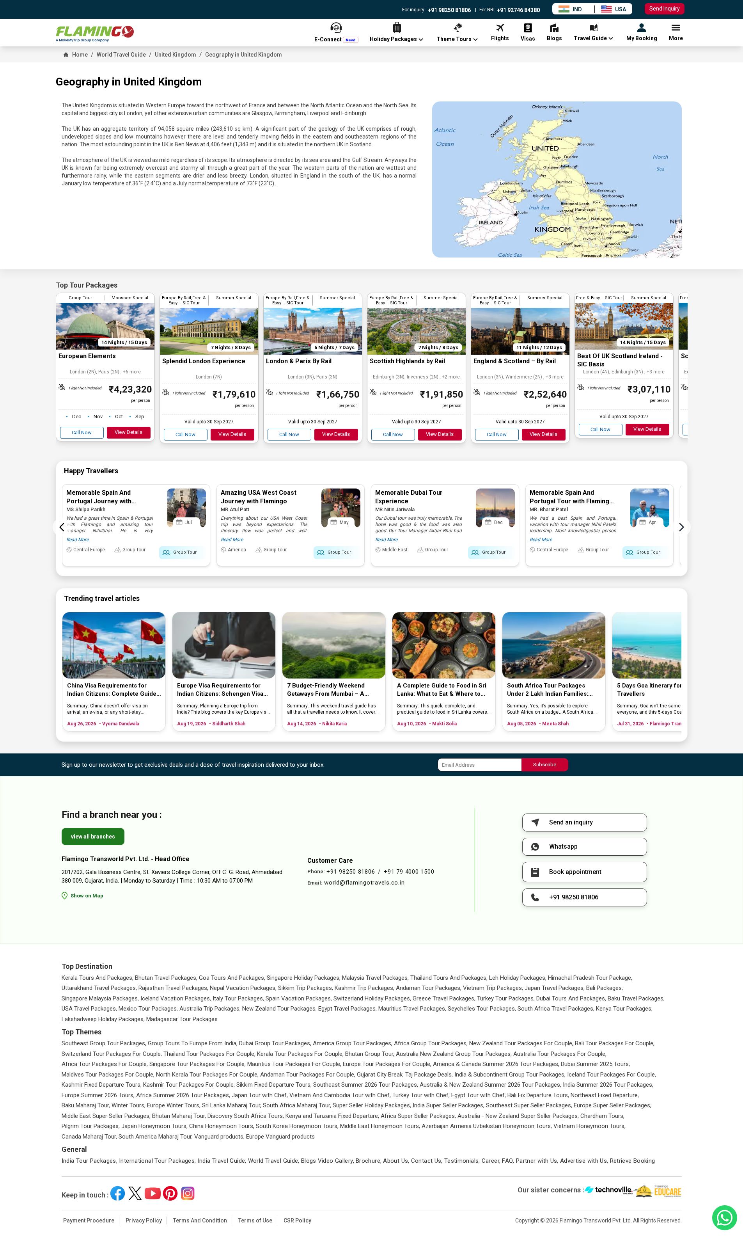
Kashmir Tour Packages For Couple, (189, 1084)
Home (80, 55)
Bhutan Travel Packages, (166, 977)
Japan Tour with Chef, (260, 1095)
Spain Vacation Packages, (299, 998)
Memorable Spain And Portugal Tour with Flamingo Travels (571, 501)
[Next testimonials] (681, 527)
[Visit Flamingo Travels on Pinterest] (170, 1193)
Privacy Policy (144, 1220)
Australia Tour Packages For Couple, (559, 1053)
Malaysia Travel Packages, (375, 977)
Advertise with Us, (584, 1160)
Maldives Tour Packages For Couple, (108, 1074)
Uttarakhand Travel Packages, (99, 987)
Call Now (82, 432)
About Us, (396, 1160)
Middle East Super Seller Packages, (106, 1115)
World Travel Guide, (274, 1160)
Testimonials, (462, 1160)
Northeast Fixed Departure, (605, 1095)
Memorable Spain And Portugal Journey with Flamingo (98, 501)
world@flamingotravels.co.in (364, 882)
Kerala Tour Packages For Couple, (300, 1053)
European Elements (87, 356)
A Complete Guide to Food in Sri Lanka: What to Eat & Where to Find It (441, 690)
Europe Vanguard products (280, 1136)
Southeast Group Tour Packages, (104, 1043)
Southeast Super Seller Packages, (529, 1105)
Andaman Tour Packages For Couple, (307, 1074)
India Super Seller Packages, (448, 1105)
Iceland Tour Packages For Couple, (611, 1074)
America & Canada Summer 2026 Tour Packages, (496, 1064)
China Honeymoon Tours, (221, 1126)
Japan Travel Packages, (555, 987)
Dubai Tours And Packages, (571, 998)
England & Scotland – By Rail (514, 361)
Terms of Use (255, 1220)
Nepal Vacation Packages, (243, 987)
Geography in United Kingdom (243, 55)
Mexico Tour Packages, (148, 1008)
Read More (77, 539)
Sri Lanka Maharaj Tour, (231, 1105)
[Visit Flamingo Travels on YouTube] (152, 1193)
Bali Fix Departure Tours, (538, 1095)
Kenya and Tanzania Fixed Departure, (332, 1115)
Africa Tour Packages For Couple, (105, 1064)
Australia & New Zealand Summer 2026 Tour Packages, (490, 1084)
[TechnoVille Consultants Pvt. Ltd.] (608, 1191)
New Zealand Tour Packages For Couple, (521, 1043)
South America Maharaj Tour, (156, 1136)
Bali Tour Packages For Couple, (614, 1043)
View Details (128, 432)
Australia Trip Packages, (210, 1008)
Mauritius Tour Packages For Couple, (294, 1064)
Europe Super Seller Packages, (612, 1105)
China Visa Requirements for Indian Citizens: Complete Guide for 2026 (111, 690)
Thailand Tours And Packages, (449, 977)
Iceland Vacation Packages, (175, 998)
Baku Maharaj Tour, (86, 1105)
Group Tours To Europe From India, (193, 1043)
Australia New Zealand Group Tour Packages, (454, 1053)
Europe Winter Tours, (173, 1105)
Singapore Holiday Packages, (303, 977)
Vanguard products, (219, 1136)
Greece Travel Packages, (444, 998)
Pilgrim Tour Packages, (91, 1126)
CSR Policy (297, 1220)
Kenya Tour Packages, (624, 1008)
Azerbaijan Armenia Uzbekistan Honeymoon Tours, (487, 1126)
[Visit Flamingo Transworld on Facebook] (117, 1193)
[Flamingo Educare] (657, 1191)
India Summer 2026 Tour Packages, (608, 1084)
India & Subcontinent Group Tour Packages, (510, 1074)
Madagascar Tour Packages (182, 1019)
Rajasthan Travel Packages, (173, 987)
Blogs (308, 1160)
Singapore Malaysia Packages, (100, 998)
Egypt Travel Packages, (347, 1008)
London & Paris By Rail (299, 361)
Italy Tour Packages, (238, 998)
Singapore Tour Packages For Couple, (197, 1064)
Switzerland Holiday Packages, (372, 998)
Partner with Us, (537, 1160)
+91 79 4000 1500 (409, 871)
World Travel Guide (121, 55)
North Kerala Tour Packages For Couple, (207, 1074)
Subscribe (544, 764)
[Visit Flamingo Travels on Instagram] (188, 1193)
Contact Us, (427, 1160)
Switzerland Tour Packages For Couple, (112, 1053)
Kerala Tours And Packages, (97, 977)
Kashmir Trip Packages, (364, 987)
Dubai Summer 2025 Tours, (595, 1064)
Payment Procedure (88, 1220)
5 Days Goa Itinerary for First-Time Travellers (665, 689)
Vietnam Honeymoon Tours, (589, 1126)
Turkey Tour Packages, (506, 998)
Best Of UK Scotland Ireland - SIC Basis (620, 360)
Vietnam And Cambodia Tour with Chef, (340, 1095)
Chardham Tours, (602, 1115)
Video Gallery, (336, 1160)
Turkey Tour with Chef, (421, 1095)
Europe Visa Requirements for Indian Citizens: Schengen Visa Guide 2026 (220, 690)
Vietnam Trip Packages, (493, 987)
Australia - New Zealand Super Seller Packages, (518, 1115)
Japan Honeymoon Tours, (154, 1126)
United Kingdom (175, 55)
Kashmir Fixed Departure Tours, (102, 1084)
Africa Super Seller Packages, (418, 1115)
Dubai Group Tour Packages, (275, 1043)
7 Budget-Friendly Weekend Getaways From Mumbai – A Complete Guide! (326, 690)
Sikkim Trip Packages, (305, 987)
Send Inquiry (664, 8)
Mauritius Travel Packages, (412, 1008)
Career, (491, 1160)
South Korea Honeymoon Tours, (297, 1126)
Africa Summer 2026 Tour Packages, (183, 1095)
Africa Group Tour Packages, (431, 1043)
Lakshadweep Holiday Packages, (103, 1019)
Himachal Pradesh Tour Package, (590, 977)
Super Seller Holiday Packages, (372, 1105)
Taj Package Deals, (429, 1074)
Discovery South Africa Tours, (245, 1115)
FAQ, (508, 1160)
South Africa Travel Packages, (556, 1008)
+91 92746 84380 (518, 10)
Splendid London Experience (203, 361)
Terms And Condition (200, 1220)
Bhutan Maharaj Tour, (179, 1115)
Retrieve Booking (632, 1160)
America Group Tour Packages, (352, 1043)
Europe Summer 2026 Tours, (98, 1095)
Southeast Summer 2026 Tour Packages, (365, 1084)
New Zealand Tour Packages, (279, 1008)
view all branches (93, 836)
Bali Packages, (604, 987)
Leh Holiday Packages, (517, 977)
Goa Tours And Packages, (232, 977)
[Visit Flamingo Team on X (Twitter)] (135, 1193)
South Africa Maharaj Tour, (297, 1105)
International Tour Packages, (157, 1160)
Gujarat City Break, (380, 1074)
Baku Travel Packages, (636, 998)
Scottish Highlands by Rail (407, 361)
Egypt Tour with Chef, (478, 1095)
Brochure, (368, 1160)
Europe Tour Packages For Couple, (387, 1064)
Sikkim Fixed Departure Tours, (274, 1084)
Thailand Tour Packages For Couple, (209, 1053)
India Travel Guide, (222, 1160)
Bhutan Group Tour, (369, 1053)
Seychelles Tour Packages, (482, 1008)
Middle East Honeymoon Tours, (380, 1126)
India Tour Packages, (90, 1160)
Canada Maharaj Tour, (89, 1136)
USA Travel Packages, (89, 1008)
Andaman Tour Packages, (428, 987)
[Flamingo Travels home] (95, 34)
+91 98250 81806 (449, 10)
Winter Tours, (128, 1105)
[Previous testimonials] (62, 527)
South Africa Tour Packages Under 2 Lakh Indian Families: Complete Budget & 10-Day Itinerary (547, 690)
